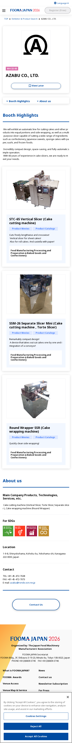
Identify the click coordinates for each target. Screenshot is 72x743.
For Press (44, 690)
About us (45, 101)
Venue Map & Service (15, 690)
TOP (6, 18)
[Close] (68, 697)
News (42, 670)
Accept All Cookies (36, 736)
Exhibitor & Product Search (25, 18)
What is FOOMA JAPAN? (16, 670)
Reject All (35, 726)
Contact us (45, 677)
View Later (38, 85)
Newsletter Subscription (53, 683)
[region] (36, 717)
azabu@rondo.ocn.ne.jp (22, 582)
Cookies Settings (36, 716)
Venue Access (11, 683)
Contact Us (36, 604)
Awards (12, 677)
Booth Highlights (19, 101)
